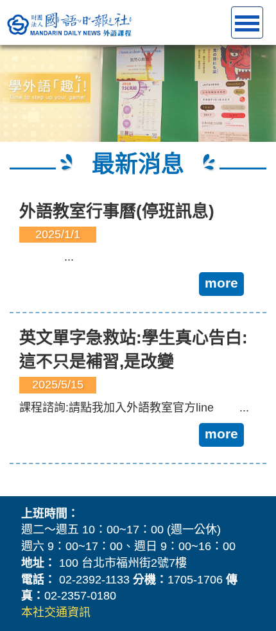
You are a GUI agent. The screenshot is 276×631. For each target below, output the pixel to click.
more (221, 282)
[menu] (247, 22)
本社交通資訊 (56, 612)
